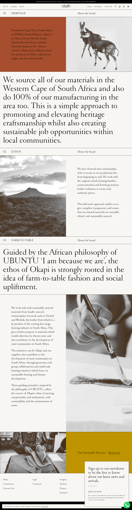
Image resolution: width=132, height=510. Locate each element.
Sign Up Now (95, 492)
